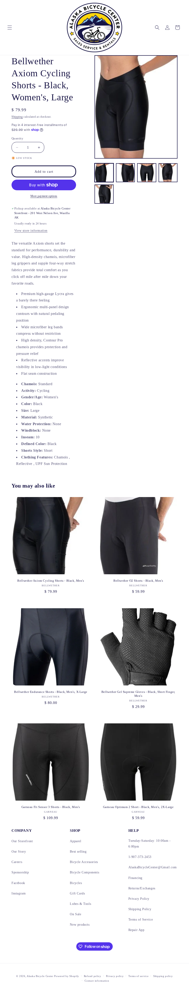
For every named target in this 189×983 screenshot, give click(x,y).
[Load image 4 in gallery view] (168, 172)
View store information (30, 230)
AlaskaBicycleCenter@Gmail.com (152, 867)
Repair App (136, 930)
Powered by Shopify (66, 976)
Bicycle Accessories (84, 862)
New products (79, 924)
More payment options (43, 196)
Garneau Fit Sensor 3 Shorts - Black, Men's (50, 807)
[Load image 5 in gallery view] (104, 194)
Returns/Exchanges (141, 888)
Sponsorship (20, 872)
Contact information (97, 980)
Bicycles (76, 883)
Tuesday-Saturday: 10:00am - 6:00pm (149, 843)
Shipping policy (163, 976)
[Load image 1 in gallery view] (104, 172)
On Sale (75, 914)
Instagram (19, 893)
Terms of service (138, 976)
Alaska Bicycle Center (40, 976)
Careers (17, 862)
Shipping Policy (139, 909)
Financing (135, 878)
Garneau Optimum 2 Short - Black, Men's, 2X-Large (138, 807)
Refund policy (92, 976)
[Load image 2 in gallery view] (125, 172)
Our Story (19, 851)
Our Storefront (22, 841)
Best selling (78, 851)
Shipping (17, 116)
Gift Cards (77, 893)
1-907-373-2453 (139, 857)
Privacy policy (115, 976)
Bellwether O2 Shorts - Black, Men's (138, 580)
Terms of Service (140, 919)
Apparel (75, 841)
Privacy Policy (138, 898)
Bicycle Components (84, 872)
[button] (10, 27)
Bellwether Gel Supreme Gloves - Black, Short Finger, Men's (138, 693)
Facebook (18, 883)
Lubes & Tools (80, 904)
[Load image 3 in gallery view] (146, 172)
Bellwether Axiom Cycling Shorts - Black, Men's (50, 580)
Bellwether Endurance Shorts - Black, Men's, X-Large (50, 692)
